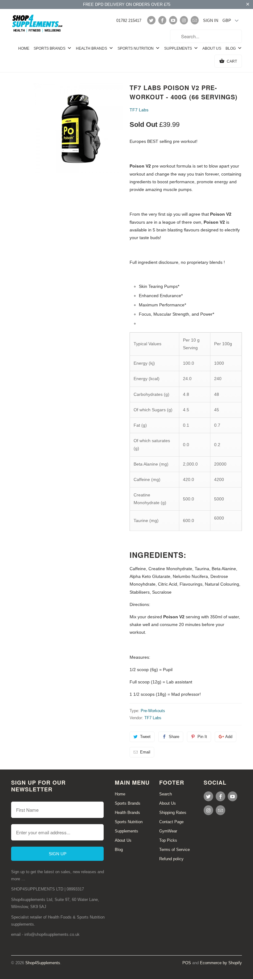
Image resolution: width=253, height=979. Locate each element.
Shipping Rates (172, 812)
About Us (211, 48)
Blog (231, 48)
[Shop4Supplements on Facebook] (162, 20)
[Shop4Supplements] (37, 24)
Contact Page (171, 821)
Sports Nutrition (136, 48)
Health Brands (92, 48)
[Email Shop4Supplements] (195, 20)
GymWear (168, 831)
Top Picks (168, 840)
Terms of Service (174, 849)
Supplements (178, 48)
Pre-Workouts (153, 710)
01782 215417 (128, 20)
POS (186, 962)
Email (145, 752)
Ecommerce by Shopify (221, 962)
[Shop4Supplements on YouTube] (173, 20)
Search (165, 794)
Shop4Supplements (42, 962)
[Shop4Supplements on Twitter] (151, 20)
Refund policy (171, 859)
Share (174, 736)
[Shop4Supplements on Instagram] (184, 20)
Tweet (145, 736)
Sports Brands (50, 48)
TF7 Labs (139, 109)
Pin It (202, 736)
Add (228, 736)
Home (23, 48)
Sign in (210, 20)
